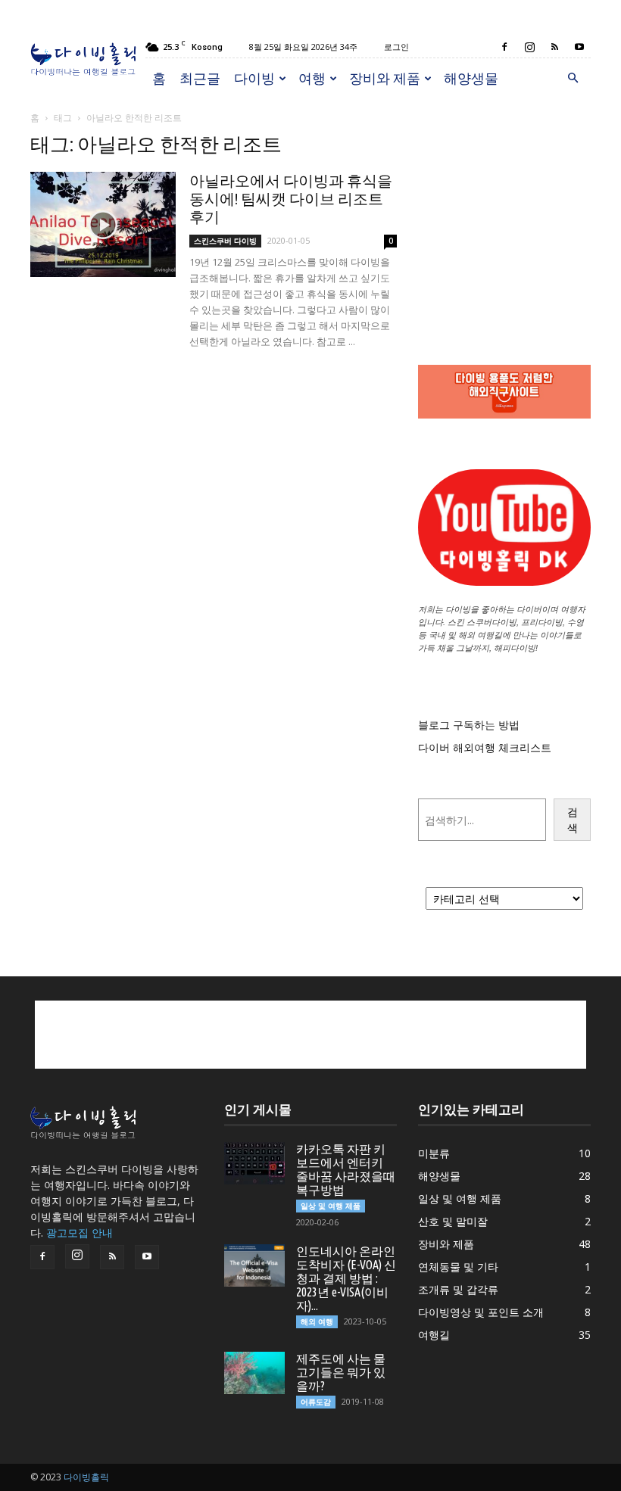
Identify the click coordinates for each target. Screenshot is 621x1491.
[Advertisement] (504, 209)
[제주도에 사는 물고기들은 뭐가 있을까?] (254, 1373)
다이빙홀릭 (86, 1477)
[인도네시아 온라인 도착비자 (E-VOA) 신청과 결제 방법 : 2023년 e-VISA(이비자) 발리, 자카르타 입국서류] (254, 1265)
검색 (572, 820)
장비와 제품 (384, 78)
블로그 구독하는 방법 (469, 724)
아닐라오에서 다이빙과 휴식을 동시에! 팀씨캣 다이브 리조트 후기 (290, 199)
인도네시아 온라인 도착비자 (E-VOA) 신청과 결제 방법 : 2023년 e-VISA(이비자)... (346, 1278)
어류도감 (316, 1401)
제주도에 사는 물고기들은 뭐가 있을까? (340, 1372)
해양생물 (471, 78)
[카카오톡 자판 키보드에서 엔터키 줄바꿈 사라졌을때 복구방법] (254, 1163)
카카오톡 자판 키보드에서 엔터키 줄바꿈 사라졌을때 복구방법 (345, 1169)
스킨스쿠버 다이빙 (225, 240)
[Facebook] (504, 47)
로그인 (396, 46)
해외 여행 (317, 1321)
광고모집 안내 (79, 1232)
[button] (572, 78)
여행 (312, 78)
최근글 (199, 78)
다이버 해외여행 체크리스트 (484, 747)
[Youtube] (579, 47)
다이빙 (254, 78)
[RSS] (554, 47)
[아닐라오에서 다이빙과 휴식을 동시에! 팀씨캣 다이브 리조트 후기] (103, 224)
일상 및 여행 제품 (330, 1205)
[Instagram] (529, 47)
